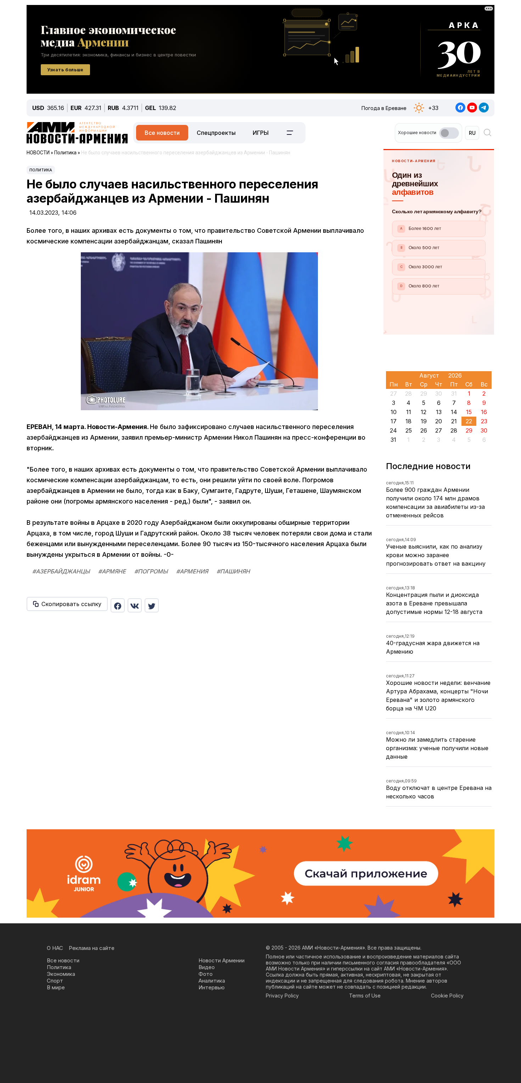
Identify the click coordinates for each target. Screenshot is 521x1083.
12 (423, 412)
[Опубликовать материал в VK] (134, 605)
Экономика (61, 974)
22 (469, 421)
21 (454, 421)
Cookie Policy (447, 996)
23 (484, 421)
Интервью (211, 987)
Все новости (162, 132)
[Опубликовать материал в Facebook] (117, 605)
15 (469, 412)
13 (439, 412)
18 (408, 421)
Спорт (55, 980)
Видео (206, 967)
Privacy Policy (282, 996)
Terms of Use (365, 996)
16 (484, 412)
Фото (205, 974)
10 (394, 412)
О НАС (55, 948)
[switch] (449, 133)
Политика (40, 169)
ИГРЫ (261, 132)
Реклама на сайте (91, 948)
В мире (56, 987)
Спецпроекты (216, 132)
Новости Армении (221, 960)
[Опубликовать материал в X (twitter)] (152, 605)
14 (454, 412)
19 (424, 421)
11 (408, 412)
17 (394, 421)
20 (438, 421)
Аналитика (211, 980)
